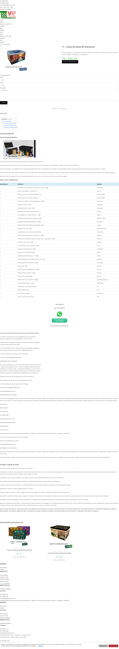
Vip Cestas (15, 169)
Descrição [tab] (55, 108)
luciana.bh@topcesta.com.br (13, 357)
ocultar (9, 119)
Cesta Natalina (22, 548)
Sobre (1, 22)
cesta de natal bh (30, 169)
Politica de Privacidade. (29, 646)
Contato (2, 30)
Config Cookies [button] (103, 646)
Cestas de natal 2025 (5, 24)
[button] (0, 46)
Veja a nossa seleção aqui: (9, 180)
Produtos (2, 26)
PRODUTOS (3, 571)
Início (1, 20)
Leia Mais (40, 646)
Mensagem (3, 88)
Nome (1, 77)
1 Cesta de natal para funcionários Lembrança (19, 550)
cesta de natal (16, 548)
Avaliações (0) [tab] (63, 108)
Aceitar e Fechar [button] (113, 646)
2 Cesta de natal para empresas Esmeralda (59, 553)
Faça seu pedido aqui (70, 61)
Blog (1, 28)
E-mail (1, 82)
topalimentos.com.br (27, 350)
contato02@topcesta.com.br (12, 387)
